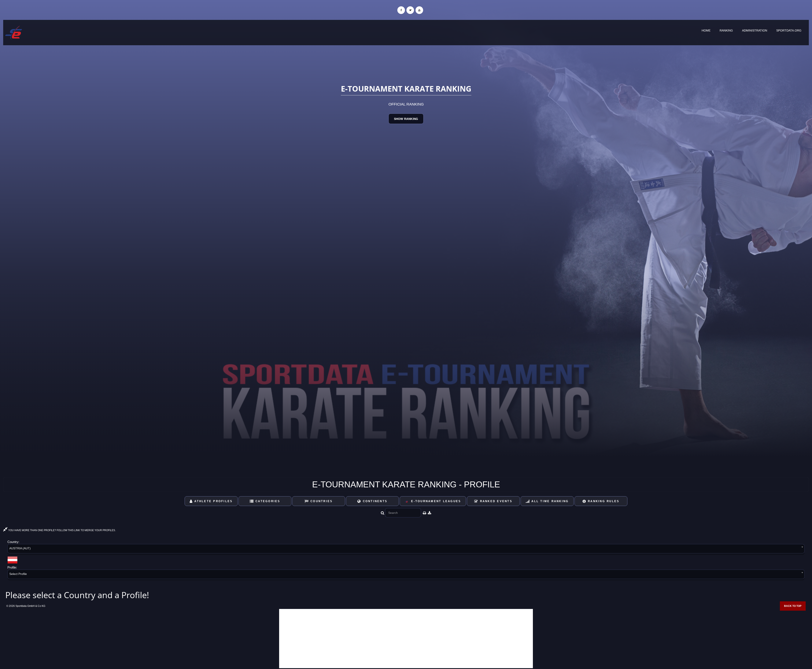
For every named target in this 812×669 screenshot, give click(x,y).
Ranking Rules (603, 501)
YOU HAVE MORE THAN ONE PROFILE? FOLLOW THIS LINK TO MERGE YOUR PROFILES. (62, 530)
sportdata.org (788, 30)
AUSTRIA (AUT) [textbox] (20, 548)
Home (706, 30)
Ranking (726, 30)
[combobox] (406, 549)
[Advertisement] (406, 638)
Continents (374, 501)
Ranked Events (495, 501)
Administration (754, 30)
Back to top (792, 606)
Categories (267, 501)
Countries (321, 501)
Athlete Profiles (213, 501)
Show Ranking (406, 119)
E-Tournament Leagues (434, 501)
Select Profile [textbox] (18, 574)
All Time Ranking (549, 501)
